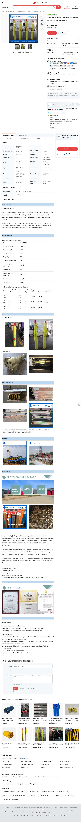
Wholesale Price (47, 807)
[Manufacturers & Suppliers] (40, 2)
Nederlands (52, 811)
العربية (58, 811)
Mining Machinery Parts (39, 11)
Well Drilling (21, 791)
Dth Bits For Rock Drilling (19, 795)
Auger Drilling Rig (6, 767)
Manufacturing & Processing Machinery (14, 11)
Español (17, 811)
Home (3, 11)
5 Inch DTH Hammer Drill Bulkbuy (11, 799)
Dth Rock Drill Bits (45, 795)
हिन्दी (71, 811)
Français (29, 811)
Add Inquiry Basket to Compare (23, 52)
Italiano (41, 811)
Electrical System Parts (8, 784)
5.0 (63, 138)
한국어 (62, 811)
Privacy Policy (64, 815)
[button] (49, 138)
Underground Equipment (27, 764)
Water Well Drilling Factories (48, 791)
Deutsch (46, 811)
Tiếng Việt (38, 812)
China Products (14, 807)
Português (23, 811)
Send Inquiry (52, 33)
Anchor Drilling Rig (64, 764)
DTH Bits (42, 767)
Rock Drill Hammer (63, 791)
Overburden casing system (66, 767)
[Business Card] (77, 142)
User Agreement (49, 815)
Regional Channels (64, 807)
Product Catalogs (23, 758)
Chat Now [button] (64, 33)
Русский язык (35, 811)
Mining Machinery (28, 11)
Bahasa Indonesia (46, 812)
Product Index (73, 807)
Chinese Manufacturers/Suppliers (26, 807)
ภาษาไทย (75, 811)
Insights (43, 809)
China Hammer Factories (9, 791)
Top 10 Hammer (57, 795)
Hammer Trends (68, 795)
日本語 (66, 811)
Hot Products (6, 807)
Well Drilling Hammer (33, 795)
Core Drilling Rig (5, 761)
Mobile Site (38, 809)
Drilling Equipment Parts (35, 784)
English (12, 811)
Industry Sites (55, 807)
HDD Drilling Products (65, 761)
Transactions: (71, 109)
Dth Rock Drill (6, 795)
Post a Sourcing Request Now (21, 691)
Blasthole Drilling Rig (26, 761)
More (3, 802)
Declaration (56, 815)
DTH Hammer (24, 767)
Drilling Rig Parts (21, 784)
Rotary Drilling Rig (44, 764)
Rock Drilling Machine (7, 764)
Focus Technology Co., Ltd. (30, 815)
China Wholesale (38, 807)
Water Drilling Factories (33, 791)
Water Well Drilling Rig (45, 761)
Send (15, 688)
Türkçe (32, 812)
